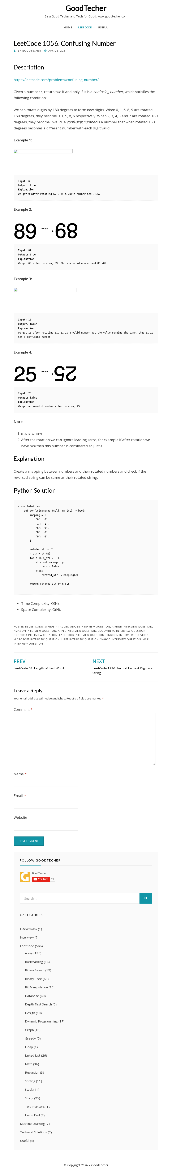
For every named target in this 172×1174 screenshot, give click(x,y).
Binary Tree (33, 979)
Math (28, 1064)
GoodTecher (86, 8)
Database (32, 996)
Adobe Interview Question (90, 626)
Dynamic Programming (41, 1021)
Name (20, 773)
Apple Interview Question (77, 631)
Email (20, 795)
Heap (29, 1047)
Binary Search (34, 970)
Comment (23, 709)
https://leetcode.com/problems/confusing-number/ (56, 79)
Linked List (32, 1055)
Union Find (32, 1115)
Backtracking (34, 962)
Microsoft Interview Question (37, 639)
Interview (27, 937)
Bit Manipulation (36, 987)
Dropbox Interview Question (35, 635)
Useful (103, 27)
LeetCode (85, 27)
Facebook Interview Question (81, 635)
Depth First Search (38, 1004)
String (49, 626)
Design (30, 1013)
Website (20, 817)
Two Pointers (35, 1106)
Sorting (30, 1081)
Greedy (30, 1038)
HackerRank (28, 929)
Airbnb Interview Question (132, 626)
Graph (29, 1030)
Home (68, 27)
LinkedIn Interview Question (127, 635)
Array (29, 953)
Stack (29, 1089)
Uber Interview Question (80, 639)
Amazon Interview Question (35, 631)
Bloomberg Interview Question (122, 631)
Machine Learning (32, 1123)
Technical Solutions (33, 1132)
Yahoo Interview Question (120, 639)
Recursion (32, 1072)
